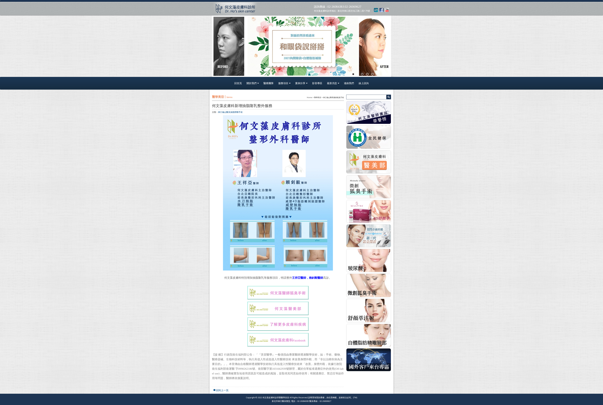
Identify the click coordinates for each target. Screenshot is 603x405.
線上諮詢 (364, 83)
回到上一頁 (222, 390)
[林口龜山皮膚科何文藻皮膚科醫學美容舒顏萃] (368, 211)
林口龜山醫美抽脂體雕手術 (230, 112)
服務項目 (283, 83)
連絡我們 (349, 83)
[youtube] (387, 10)
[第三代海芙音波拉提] (368, 235)
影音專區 (317, 83)
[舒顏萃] (368, 310)
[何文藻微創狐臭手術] (368, 186)
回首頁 (238, 83)
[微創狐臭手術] (368, 285)
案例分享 (300, 83)
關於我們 (252, 83)
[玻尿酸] (368, 260)
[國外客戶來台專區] (368, 359)
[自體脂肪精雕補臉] (368, 335)
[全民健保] (368, 137)
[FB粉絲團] (381, 10)
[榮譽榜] (368, 112)
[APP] (376, 10)
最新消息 (332, 83)
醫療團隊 (268, 83)
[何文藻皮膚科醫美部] (368, 161)
